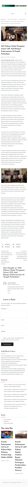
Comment (4, 308)
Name (3, 320)
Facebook (7, 244)
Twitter (18, 244)
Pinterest (7, 246)
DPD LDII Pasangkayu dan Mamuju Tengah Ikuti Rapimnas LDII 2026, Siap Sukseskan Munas (21, 256)
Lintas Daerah (7, 419)
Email (3, 325)
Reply (9, 292)
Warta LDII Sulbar (5, 43)
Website (3, 331)
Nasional (6, 421)
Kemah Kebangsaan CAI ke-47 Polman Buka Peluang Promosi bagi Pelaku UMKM (6, 449)
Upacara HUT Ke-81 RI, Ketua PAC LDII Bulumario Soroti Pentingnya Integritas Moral (15, 406)
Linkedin (18, 246)
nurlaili (13, 57)
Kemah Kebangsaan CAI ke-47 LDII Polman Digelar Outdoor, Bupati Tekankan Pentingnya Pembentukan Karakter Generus (14, 361)
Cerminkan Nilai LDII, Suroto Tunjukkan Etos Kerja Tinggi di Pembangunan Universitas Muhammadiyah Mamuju (6, 258)
